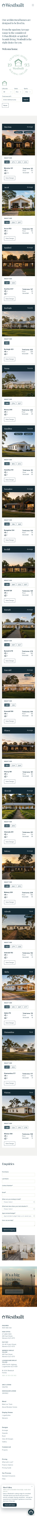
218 (19, 946)
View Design (9, 178)
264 (19, 765)
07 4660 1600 (7, 1334)
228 (7, 886)
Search (26, 99)
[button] (5, 143)
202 (13, 1067)
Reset (5, 105)
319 (13, 645)
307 (25, 584)
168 (19, 524)
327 (19, 403)
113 (7, 1007)
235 (19, 162)
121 (7, 162)
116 (13, 1127)
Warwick (5, 1418)
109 (7, 705)
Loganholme (6, 1415)
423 (6, 343)
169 (19, 1007)
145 (13, 1007)
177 (25, 1007)
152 (7, 946)
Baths (26, 88)
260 (13, 886)
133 (13, 283)
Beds (16, 88)
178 (25, 1127)
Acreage (5, 1430)
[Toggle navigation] (33, 4)
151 (7, 464)
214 (13, 765)
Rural (3, 1436)
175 (13, 162)
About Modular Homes (9, 1407)
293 (19, 886)
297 (19, 222)
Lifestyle (5, 88)
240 (7, 403)
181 (13, 464)
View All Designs (7, 1439)
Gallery (4, 1442)
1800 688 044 (7, 1328)
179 (13, 946)
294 (13, 826)
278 (7, 645)
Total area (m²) (6, 96)
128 (7, 584)
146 (13, 524)
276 (13, 403)
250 (13, 222)
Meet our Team (7, 1404)
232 (19, 584)
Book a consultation (14, 1291)
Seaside (5, 1433)
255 (25, 162)
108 (7, 1127)
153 (7, 222)
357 (19, 645)
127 (7, 283)
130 (13, 705)
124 (7, 524)
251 (19, 464)
